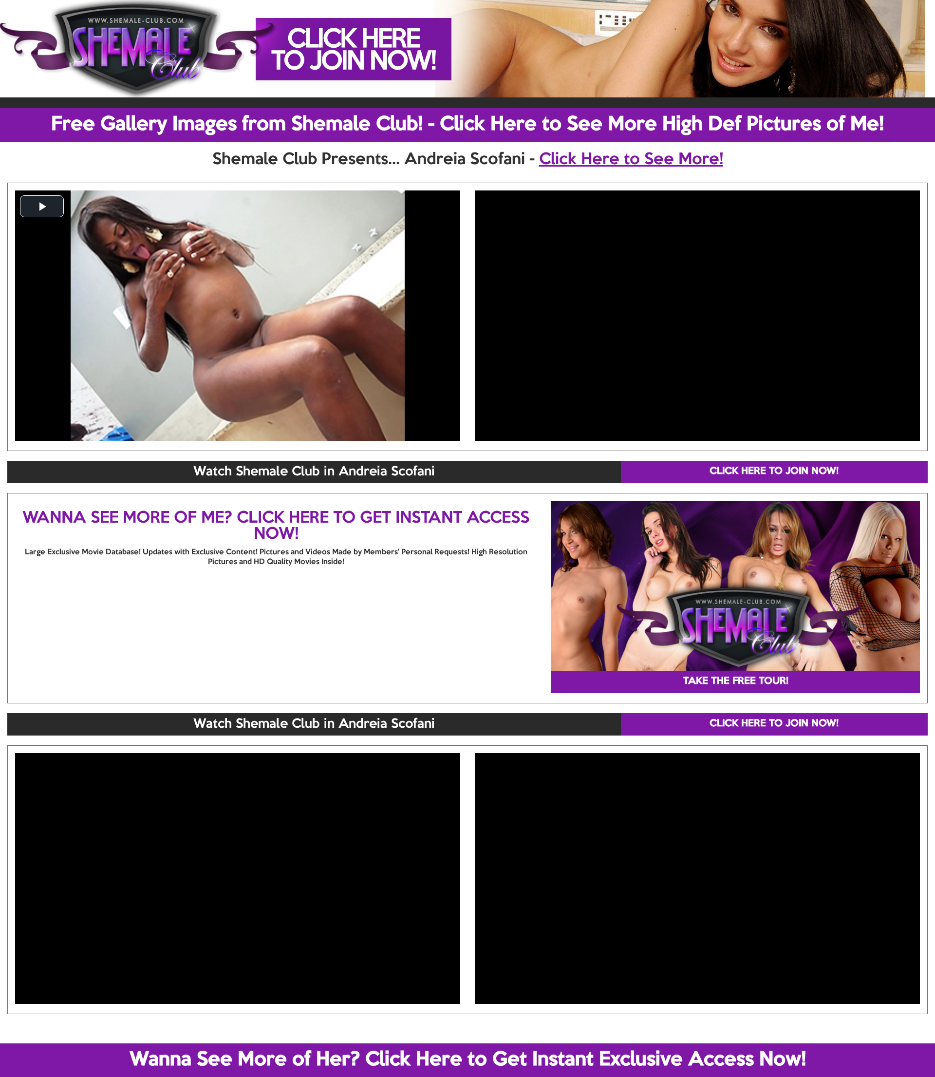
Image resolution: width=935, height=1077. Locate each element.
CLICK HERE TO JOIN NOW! (774, 471)
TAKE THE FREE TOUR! (735, 681)
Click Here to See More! (631, 159)
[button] (42, 206)
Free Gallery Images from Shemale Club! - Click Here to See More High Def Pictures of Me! (467, 124)
